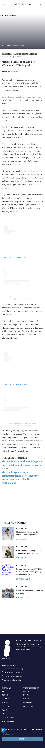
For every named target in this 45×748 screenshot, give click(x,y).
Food (4, 714)
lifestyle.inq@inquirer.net (13, 676)
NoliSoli (27, 699)
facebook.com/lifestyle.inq (13, 672)
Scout (26, 695)
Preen (26, 691)
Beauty (5, 702)
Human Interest (9, 721)
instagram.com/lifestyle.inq (13, 669)
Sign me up (22, 739)
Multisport (28, 706)
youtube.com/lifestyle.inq (13, 680)
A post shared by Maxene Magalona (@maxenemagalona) (22, 298)
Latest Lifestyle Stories (25, 54)
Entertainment (9, 718)
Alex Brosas (15, 72)
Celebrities (7, 54)
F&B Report (28, 702)
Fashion (5, 699)
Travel (5, 710)
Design (5, 695)
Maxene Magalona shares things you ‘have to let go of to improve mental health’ (22, 465)
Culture (5, 706)
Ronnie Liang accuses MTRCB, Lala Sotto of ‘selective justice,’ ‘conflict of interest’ (29, 572)
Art (3, 691)
